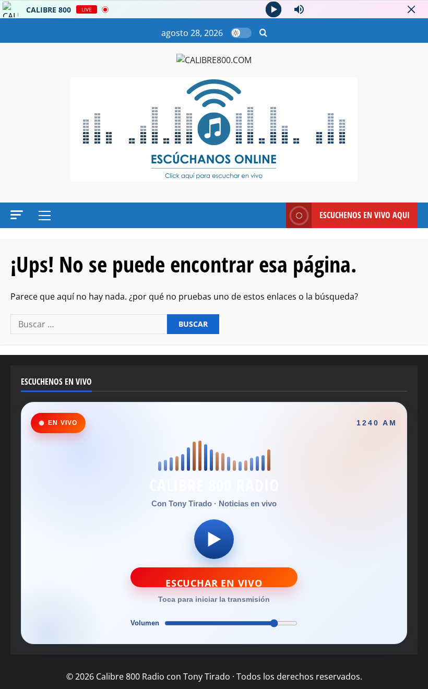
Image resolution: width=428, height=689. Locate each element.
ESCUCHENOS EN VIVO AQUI (364, 215)
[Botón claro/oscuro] (241, 33)
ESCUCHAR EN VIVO (214, 582)
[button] (263, 33)
